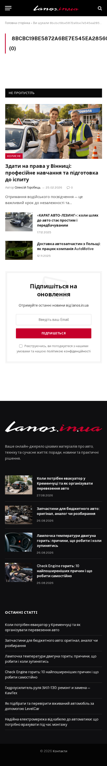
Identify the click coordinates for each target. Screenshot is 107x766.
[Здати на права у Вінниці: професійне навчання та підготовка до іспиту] (53, 131)
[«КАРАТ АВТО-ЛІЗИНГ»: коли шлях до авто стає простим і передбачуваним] (19, 221)
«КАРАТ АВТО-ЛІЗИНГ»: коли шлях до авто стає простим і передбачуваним (67, 220)
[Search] (99, 8)
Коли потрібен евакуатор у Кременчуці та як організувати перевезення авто (65, 483)
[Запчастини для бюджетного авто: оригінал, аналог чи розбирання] (18, 515)
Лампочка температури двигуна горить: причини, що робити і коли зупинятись (69, 541)
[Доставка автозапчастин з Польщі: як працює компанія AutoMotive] (19, 250)
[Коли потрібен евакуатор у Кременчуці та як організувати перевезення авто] (18, 484)
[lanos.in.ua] (56, 8)
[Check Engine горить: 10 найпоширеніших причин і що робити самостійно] (18, 572)
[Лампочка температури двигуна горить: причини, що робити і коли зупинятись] (18, 542)
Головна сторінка (17, 23)
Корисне (14, 156)
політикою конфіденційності (69, 351)
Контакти (60, 751)
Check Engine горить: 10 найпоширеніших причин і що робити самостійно (64, 571)
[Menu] (8, 8)
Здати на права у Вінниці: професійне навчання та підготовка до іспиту (51, 173)
